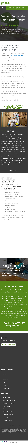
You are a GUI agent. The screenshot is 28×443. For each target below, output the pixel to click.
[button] (26, 3)
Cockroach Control (8, 403)
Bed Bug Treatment (9, 400)
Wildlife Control (7, 420)
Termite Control (8, 414)
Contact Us (6, 385)
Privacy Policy (7, 388)
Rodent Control (7, 409)
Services (5, 380)
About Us (6, 377)
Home (5, 374)
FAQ (4, 382)
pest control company (17, 55)
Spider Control (7, 412)
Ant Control (6, 397)
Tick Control (6, 417)
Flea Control (6, 406)
